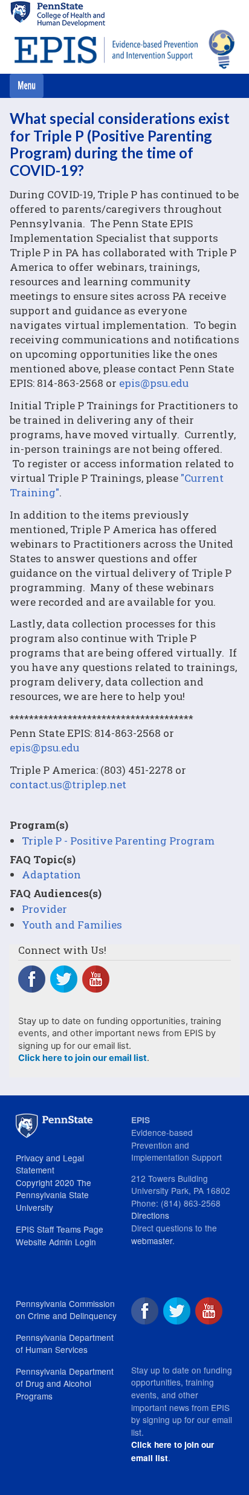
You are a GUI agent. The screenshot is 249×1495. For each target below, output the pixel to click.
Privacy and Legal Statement (50, 1164)
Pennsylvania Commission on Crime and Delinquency (66, 1309)
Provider (44, 909)
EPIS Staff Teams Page (59, 1229)
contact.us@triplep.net (68, 784)
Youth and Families (72, 925)
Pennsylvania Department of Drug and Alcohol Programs (65, 1383)
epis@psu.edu (154, 383)
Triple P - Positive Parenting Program (118, 841)
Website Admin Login (56, 1242)
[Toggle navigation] (27, 86)
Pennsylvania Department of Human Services (65, 1343)
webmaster (151, 1240)
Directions (150, 1215)
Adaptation (51, 874)
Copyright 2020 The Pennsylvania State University (53, 1194)
